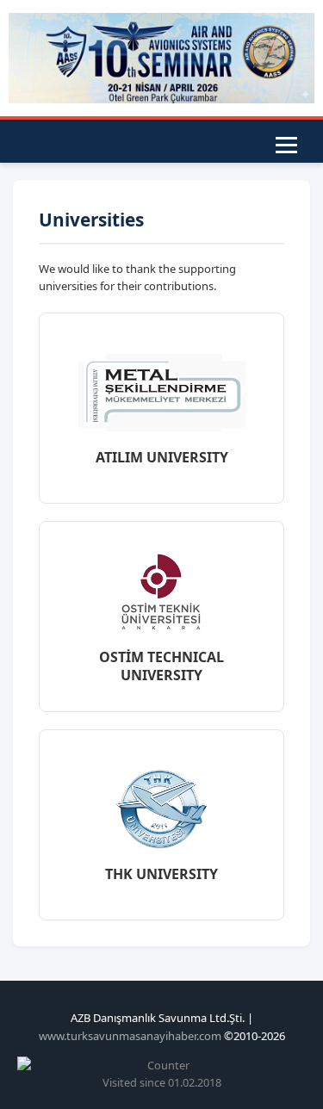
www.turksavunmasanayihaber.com (130, 1036)
